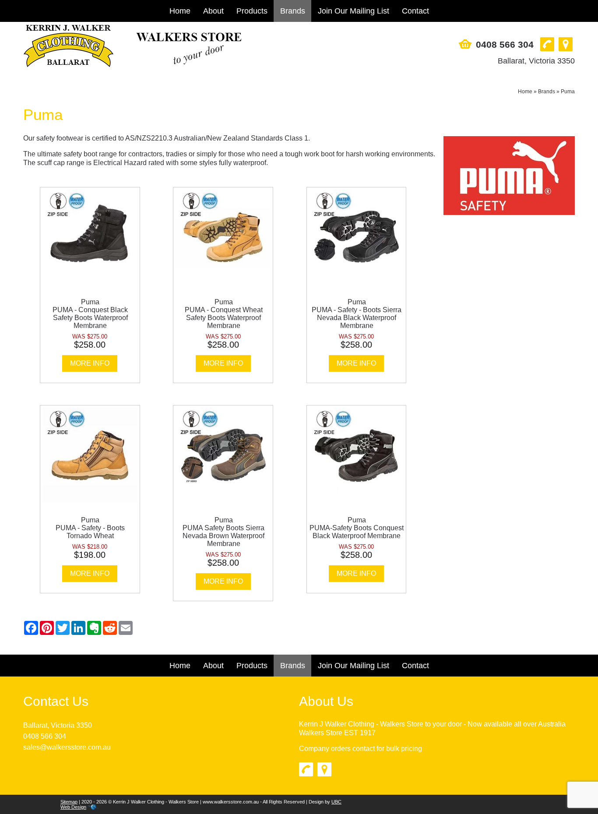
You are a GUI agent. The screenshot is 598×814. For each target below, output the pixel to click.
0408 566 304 (505, 44)
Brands (292, 11)
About (213, 11)
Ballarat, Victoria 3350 (536, 60)
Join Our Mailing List (353, 11)
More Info (89, 363)
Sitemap (68, 801)
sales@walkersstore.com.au (67, 747)
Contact (415, 11)
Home (179, 11)
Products (251, 11)
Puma (568, 91)
